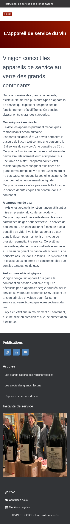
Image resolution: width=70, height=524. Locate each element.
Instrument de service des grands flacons (29, 3)
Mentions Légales (19, 507)
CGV (12, 492)
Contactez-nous (18, 499)
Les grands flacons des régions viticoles (29, 374)
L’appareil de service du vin (21, 396)
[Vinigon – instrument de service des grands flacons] (9, 14)
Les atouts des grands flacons (23, 385)
